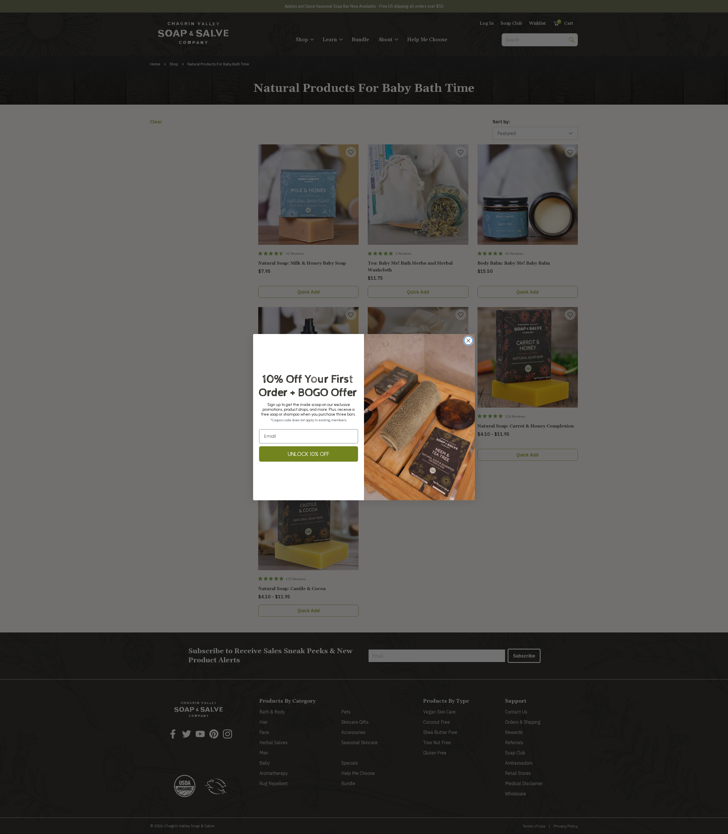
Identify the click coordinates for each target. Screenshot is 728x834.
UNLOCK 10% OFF (308, 454)
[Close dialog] (468, 340)
